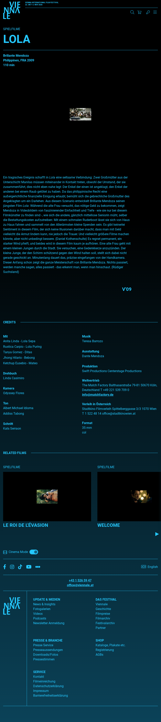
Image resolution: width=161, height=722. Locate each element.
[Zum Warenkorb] (139, 12)
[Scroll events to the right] (157, 534)
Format (87, 423)
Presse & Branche (47, 640)
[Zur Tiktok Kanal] (20, 567)
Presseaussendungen (48, 650)
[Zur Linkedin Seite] (12, 567)
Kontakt (38, 677)
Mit (5, 336)
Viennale (102, 604)
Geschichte (103, 609)
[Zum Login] (148, 12)
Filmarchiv (103, 618)
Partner (101, 628)
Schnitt (8, 424)
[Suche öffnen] (132, 12)
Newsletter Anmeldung (48, 623)
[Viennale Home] (11, 647)
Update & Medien (46, 599)
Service (39, 672)
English (153, 567)
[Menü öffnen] (155, 14)
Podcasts (39, 618)
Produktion (90, 366)
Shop (100, 640)
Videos (38, 614)
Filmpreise (103, 614)
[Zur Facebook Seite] (4, 567)
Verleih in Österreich (96, 404)
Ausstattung (90, 351)
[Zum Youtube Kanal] (28, 567)
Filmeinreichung (44, 681)
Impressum (41, 691)
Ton (5, 403)
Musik (86, 336)
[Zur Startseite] (11, 11)
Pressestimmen (44, 659)
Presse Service (43, 645)
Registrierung (105, 650)
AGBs (99, 654)
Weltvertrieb (90, 380)
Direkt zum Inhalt (12, 2)
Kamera (8, 388)
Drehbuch (10, 373)
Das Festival (106, 599)
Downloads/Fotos (45, 654)
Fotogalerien (41, 609)
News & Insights (44, 604)
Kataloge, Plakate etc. (110, 645)
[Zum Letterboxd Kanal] (37, 567)
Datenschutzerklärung (48, 686)
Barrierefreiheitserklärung (50, 695)
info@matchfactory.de (97, 395)
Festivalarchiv (105, 623)
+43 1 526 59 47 (80, 580)
